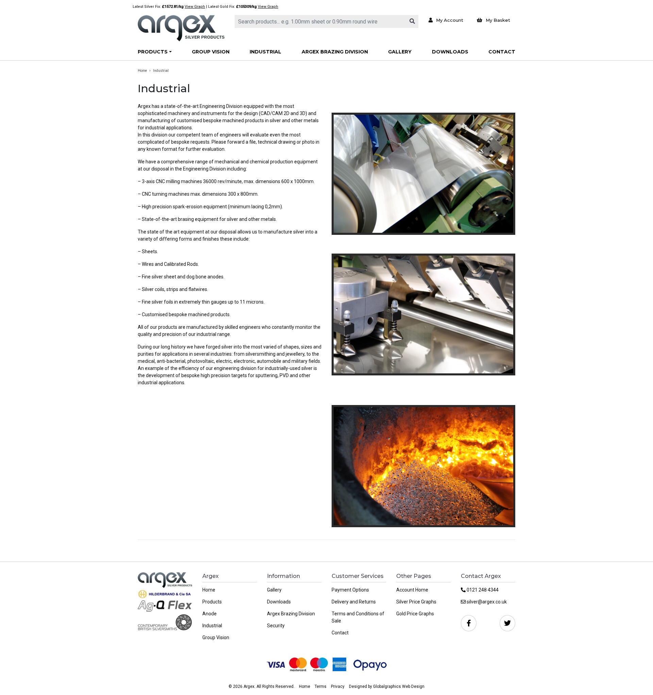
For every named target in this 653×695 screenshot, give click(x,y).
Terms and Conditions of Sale (358, 617)
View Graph (195, 6)
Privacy (338, 686)
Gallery (400, 52)
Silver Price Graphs (416, 601)
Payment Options (350, 590)
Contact (501, 52)
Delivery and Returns (354, 601)
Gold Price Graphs (415, 613)
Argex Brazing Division (335, 52)
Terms (320, 686)
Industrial (265, 52)
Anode (209, 613)
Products (153, 52)
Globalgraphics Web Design (398, 686)
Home (142, 70)
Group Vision (211, 52)
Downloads (450, 52)
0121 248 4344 (482, 590)
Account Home (412, 590)
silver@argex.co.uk (486, 601)
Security (276, 625)
